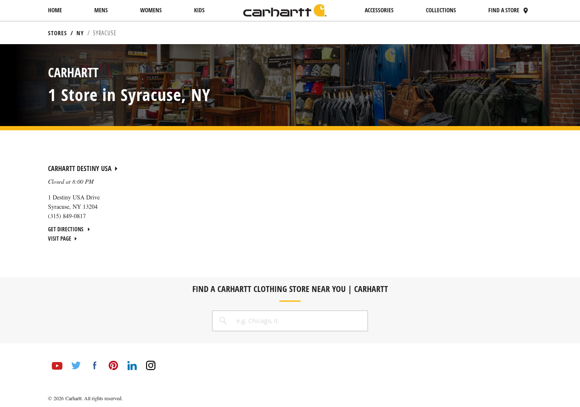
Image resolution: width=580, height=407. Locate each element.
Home (55, 10)
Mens (101, 10)
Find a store (503, 10)
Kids (199, 10)
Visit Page (59, 238)
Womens (151, 10)
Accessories (379, 10)
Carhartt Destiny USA (80, 168)
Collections (441, 10)
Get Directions (66, 229)
